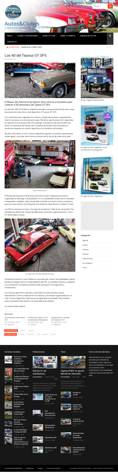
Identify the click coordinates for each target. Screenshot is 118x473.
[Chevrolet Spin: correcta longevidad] (66, 435)
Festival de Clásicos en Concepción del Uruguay (21, 379)
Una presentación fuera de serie (50, 413)
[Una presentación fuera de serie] (38, 413)
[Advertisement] (97, 215)
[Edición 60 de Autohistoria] (38, 427)
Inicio (9, 35)
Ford (38, 334)
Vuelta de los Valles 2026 (31, 47)
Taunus (53, 334)
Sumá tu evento (67, 35)
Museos (45, 334)
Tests (85, 268)
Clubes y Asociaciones (27, 35)
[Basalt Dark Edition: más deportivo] (66, 407)
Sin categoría (87, 263)
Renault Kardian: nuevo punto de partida (79, 450)
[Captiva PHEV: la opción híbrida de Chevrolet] (73, 362)
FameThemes (108, 468)
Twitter (40, 468)
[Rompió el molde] (66, 395)
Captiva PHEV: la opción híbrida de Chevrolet (72, 372)
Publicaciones (88, 259)
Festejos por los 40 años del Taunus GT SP (60, 318)
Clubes (22, 330)
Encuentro (30, 334)
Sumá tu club (49, 35)
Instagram (30, 468)
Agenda (85, 240)
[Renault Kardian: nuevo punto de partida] (66, 450)
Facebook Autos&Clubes (13, 468)
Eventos (31, 330)
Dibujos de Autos (88, 35)
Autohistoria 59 (50, 437)
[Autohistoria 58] (38, 450)
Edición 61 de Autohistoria (39, 372)
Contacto (12, 41)
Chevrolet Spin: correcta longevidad (78, 435)
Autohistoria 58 (50, 448)
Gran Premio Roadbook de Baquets (19, 404)
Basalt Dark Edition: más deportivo (77, 407)
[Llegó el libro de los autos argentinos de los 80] (38, 397)
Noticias (86, 254)
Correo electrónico (53, 468)
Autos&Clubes (22, 23)
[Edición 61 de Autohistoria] (45, 362)
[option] (66, 47)
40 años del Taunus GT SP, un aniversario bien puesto (38, 318)
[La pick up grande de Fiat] (66, 421)
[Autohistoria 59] (38, 439)
